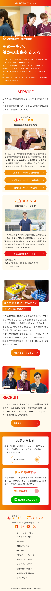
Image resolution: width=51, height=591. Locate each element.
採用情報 (20, 550)
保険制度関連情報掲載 (25, 573)
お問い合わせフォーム (25, 555)
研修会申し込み (22, 546)
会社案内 (20, 541)
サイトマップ (21, 578)
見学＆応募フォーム (24, 559)
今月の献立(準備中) (24, 568)
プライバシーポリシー (25, 564)
